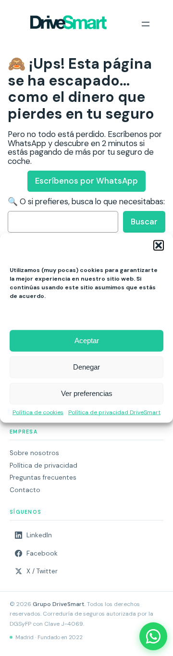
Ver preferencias (86, 393)
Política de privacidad (43, 465)
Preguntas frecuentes (43, 477)
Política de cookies (37, 412)
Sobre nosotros (34, 453)
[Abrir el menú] (145, 24)
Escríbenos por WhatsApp (86, 180)
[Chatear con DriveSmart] (153, 636)
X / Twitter (42, 571)
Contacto (25, 490)
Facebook (42, 553)
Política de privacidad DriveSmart (114, 412)
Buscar (144, 221)
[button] (158, 245)
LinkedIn (39, 535)
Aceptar (86, 340)
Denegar (86, 367)
